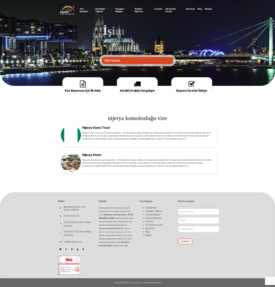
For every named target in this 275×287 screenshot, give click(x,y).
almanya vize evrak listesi (109, 211)
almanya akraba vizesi (108, 239)
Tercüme (158, 9)
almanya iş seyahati (107, 235)
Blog (200, 9)
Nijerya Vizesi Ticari (96, 127)
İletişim (208, 9)
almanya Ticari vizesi (123, 235)
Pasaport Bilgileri (119, 10)
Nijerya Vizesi (91, 155)
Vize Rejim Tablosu (100, 10)
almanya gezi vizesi (106, 208)
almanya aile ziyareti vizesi (109, 242)
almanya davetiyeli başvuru (111, 228)
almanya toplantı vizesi (124, 218)
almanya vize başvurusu (115, 214)
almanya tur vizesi (124, 239)
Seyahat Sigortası (138, 10)
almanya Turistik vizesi (108, 222)
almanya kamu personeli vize (120, 232)
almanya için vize (124, 222)
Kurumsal (190, 9)
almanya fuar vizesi (120, 246)
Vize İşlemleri (84, 10)
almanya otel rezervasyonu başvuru (113, 225)
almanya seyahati (122, 208)
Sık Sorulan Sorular (170, 10)
